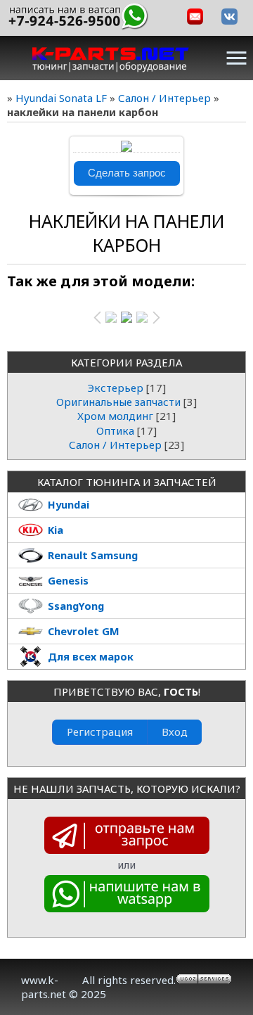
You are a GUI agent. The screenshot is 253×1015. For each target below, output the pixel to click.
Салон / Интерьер (164, 98)
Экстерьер (115, 388)
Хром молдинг (115, 416)
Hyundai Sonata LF (61, 98)
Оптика (115, 430)
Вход (175, 731)
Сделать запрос (127, 173)
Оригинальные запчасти (118, 402)
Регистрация (100, 731)
